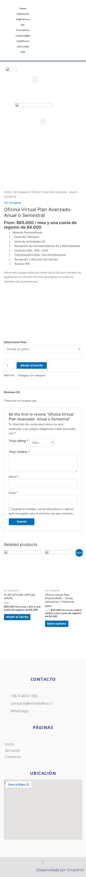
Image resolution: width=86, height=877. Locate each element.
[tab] (43, 392)
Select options (56, 623)
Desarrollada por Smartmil (60, 870)
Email (13, 492)
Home (7, 192)
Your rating (18, 441)
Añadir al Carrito (32, 365)
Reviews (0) (12, 392)
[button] (35, 80)
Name (14, 476)
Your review (19, 452)
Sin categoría (21, 192)
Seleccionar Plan (15, 342)
